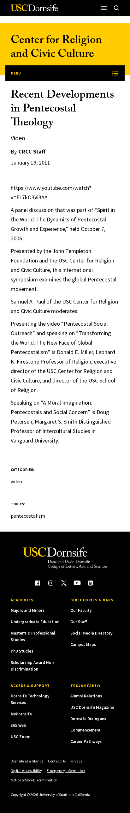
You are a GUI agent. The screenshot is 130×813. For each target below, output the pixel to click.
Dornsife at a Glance (27, 761)
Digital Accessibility (26, 770)
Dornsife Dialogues (88, 718)
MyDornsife (21, 714)
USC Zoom (20, 736)
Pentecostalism (28, 516)
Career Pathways (86, 741)
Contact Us (57, 761)
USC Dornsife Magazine (92, 707)
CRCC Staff (31, 151)
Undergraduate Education (35, 621)
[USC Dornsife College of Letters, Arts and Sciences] (34, 10)
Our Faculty (81, 610)
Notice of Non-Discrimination (34, 780)
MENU (16, 73)
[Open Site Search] (116, 8)
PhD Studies (22, 651)
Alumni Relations (86, 696)
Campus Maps (83, 644)
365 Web (18, 725)
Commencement (85, 730)
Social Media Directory (91, 633)
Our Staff (78, 621)
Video (16, 481)
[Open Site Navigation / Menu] (104, 8)
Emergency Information (66, 770)
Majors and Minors (27, 610)
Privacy (76, 761)
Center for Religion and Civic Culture (56, 48)
